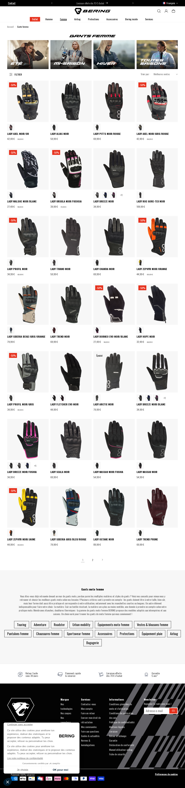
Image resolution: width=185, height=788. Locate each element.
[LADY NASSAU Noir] (97, 465)
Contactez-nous (88, 704)
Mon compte (86, 708)
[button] (49, 19)
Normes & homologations (88, 742)
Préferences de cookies (166, 774)
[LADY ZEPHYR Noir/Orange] (10, 533)
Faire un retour (88, 713)
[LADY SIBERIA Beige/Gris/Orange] (54, 533)
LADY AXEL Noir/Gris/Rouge (153, 133)
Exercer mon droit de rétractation (91, 720)
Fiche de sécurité (117, 754)
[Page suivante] (102, 560)
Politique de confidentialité (121, 722)
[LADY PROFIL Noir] (10, 398)
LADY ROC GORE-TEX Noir (151, 201)
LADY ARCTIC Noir (103, 404)
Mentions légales (117, 727)
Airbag (174, 633)
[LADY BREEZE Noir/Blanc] (97, 195)
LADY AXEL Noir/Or (18, 133)
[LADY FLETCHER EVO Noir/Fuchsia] (62, 398)
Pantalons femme (18, 633)
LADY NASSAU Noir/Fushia (108, 472)
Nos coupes (66, 713)
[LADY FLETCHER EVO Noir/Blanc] (54, 398)
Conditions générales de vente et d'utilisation (120, 706)
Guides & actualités (90, 736)
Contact (12, 3)
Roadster (59, 624)
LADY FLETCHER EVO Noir (64, 404)
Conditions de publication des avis (121, 715)
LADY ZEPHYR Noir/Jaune (21, 539)
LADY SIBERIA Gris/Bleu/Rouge (68, 539)
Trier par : (145, 74)
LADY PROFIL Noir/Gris (20, 404)
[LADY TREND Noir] (140, 533)
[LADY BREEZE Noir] (140, 398)
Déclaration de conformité (121, 745)
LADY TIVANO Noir (60, 269)
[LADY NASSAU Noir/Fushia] (140, 465)
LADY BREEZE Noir (103, 201)
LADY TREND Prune (147, 539)
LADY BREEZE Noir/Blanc (151, 404)
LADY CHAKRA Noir (104, 269)
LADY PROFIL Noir (17, 269)
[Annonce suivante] (133, 3)
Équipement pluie (152, 633)
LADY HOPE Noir (146, 336)
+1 (121, 195)
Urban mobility (81, 624)
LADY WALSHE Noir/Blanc (21, 201)
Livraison (113, 731)
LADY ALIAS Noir (59, 133)
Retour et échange (117, 736)
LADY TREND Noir (60, 336)
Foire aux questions (90, 731)
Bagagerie (92, 642)
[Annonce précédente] (52, 3)
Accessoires (105, 633)
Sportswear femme (78, 633)
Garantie (113, 740)
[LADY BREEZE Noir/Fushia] (113, 195)
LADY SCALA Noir (60, 472)
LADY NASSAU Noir (147, 472)
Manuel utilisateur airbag (121, 749)
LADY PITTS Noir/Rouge (107, 133)
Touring (21, 624)
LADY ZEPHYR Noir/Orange (152, 269)
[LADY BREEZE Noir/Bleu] (105, 195)
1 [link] (82, 560)
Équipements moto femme (113, 624)
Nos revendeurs (66, 720)
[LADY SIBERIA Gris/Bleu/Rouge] (10, 330)
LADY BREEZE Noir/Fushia (22, 472)
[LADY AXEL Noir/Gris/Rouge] (10, 127)
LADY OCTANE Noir (103, 539)
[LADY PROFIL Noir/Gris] (10, 262)
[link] (28, 674)
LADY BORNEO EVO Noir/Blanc (110, 336)
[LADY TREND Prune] (54, 330)
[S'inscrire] (173, 711)
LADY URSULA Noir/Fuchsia (66, 201)
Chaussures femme (47, 633)
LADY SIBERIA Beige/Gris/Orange (26, 336)
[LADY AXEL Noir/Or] (140, 127)
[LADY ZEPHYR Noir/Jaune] (140, 262)
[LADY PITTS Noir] (97, 127)
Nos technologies (66, 706)
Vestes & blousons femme (152, 624)
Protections (127, 633)
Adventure (40, 624)
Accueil (10, 26)
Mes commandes (89, 727)
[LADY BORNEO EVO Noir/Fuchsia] (97, 330)
